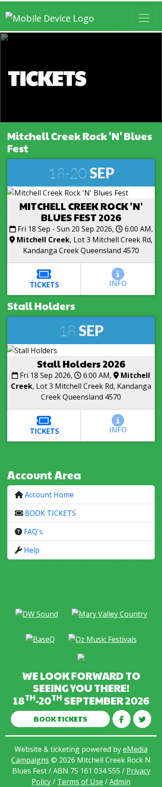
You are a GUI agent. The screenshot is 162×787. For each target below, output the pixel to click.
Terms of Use (80, 782)
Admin (119, 782)
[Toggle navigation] (144, 18)
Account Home (49, 495)
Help (32, 550)
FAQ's (33, 532)
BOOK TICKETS (50, 513)
